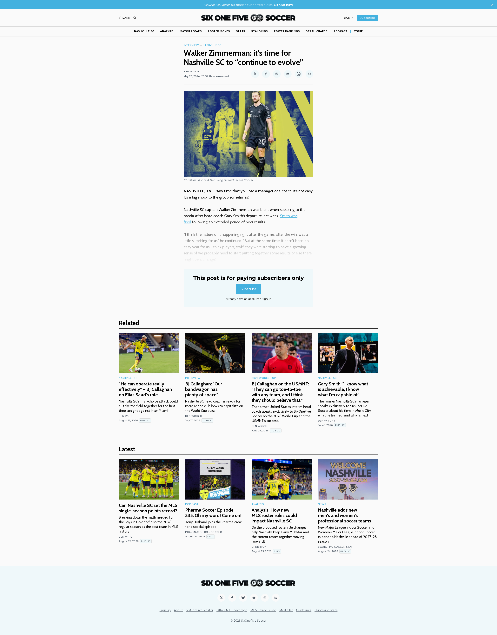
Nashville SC (144, 31)
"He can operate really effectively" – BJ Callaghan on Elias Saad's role (145, 389)
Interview (191, 45)
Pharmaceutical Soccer (203, 532)
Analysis (167, 31)
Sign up (165, 610)
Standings (259, 31)
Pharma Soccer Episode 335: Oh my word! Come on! (213, 512)
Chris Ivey (259, 546)
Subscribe (367, 18)
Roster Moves (219, 31)
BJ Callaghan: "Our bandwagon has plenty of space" (203, 389)
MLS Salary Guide (263, 610)
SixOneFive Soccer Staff (336, 546)
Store (358, 31)
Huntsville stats (326, 610)
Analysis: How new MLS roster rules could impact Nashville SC (274, 515)
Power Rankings (287, 31)
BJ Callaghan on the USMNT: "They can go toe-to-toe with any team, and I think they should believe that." (280, 392)
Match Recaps (191, 31)
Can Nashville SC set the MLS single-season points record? (148, 508)
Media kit (286, 610)
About (178, 610)
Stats (240, 31)
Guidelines (303, 610)
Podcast (340, 31)
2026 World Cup (264, 377)
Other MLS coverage (231, 610)
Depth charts (316, 31)
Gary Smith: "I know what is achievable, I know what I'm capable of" (343, 389)
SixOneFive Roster (199, 610)
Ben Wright (192, 71)
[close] (492, 5)
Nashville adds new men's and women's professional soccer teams (344, 515)
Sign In (349, 17)
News (322, 504)
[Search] (134, 17)
